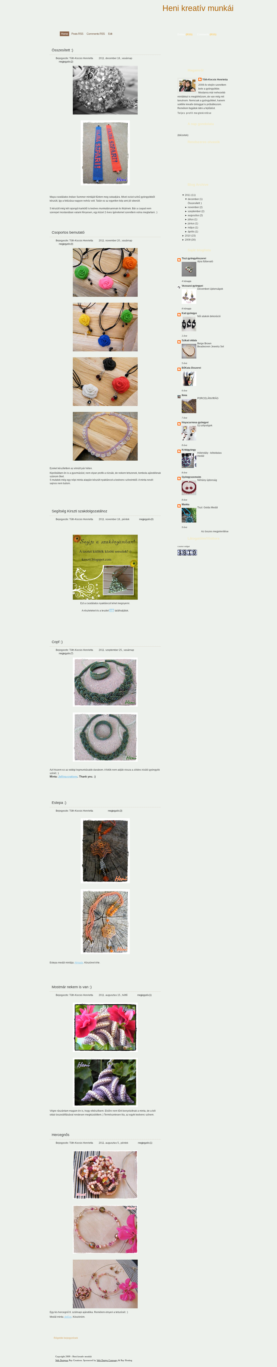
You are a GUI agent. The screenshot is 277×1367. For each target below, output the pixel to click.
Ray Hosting (126, 1360)
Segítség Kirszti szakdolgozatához (79, 511)
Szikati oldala (189, 340)
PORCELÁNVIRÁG (207, 398)
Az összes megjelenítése (215, 531)
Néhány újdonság (207, 480)
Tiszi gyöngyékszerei (194, 258)
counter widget (183, 546)
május (191, 227)
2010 (188, 235)
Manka (185, 504)
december (194, 199)
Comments (203, 34)
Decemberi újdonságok (210, 288)
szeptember (194, 211)
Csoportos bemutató (68, 232)
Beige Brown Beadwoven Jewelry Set (210, 345)
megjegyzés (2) (66, 61)
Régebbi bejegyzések (66, 1338)
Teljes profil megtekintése (194, 113)
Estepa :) (59, 803)
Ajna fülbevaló (205, 261)
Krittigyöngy (189, 449)
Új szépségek (204, 425)
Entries (181, 34)
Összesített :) (62, 50)
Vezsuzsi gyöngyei (192, 285)
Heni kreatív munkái (198, 8)
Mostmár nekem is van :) (72, 987)
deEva (68, 1316)
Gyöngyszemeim (191, 477)
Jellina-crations (67, 776)
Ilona (184, 395)
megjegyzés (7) (66, 653)
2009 (188, 239)
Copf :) (57, 642)
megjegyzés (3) (115, 810)
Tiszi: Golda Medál (207, 507)
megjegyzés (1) (144, 995)
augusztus (194, 215)
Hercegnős (60, 1135)
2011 (188, 195)
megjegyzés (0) (66, 244)
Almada (79, 962)
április (191, 231)
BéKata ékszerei (191, 367)
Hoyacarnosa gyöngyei (195, 422)
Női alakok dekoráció (209, 316)
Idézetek (183, 135)
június (191, 223)
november (194, 207)
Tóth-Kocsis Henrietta (215, 79)
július (191, 219)
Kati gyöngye (189, 313)
